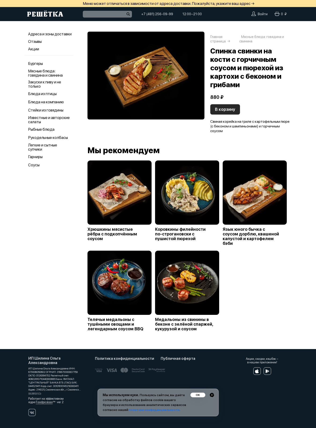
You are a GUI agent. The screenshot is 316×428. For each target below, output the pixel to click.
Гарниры (35, 156)
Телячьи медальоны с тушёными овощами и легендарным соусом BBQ (115, 324)
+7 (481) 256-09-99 (157, 14)
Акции (33, 49)
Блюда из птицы (42, 93)
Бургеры (35, 63)
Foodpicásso (44, 402)
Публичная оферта (178, 358)
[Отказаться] (212, 395)
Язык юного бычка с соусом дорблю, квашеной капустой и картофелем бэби (251, 236)
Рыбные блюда (41, 129)
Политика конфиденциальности (124, 358)
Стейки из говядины (45, 110)
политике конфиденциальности (154, 410)
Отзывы (35, 41)
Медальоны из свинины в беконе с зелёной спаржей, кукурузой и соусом (184, 324)
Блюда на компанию (46, 102)
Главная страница (218, 39)
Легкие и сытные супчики (42, 147)
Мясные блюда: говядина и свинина (45, 73)
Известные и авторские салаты (49, 119)
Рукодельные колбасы (48, 137)
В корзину (225, 109)
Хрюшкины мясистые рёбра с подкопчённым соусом (112, 234)
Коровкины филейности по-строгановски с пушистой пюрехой (180, 234)
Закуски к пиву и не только (44, 84)
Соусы (34, 165)
